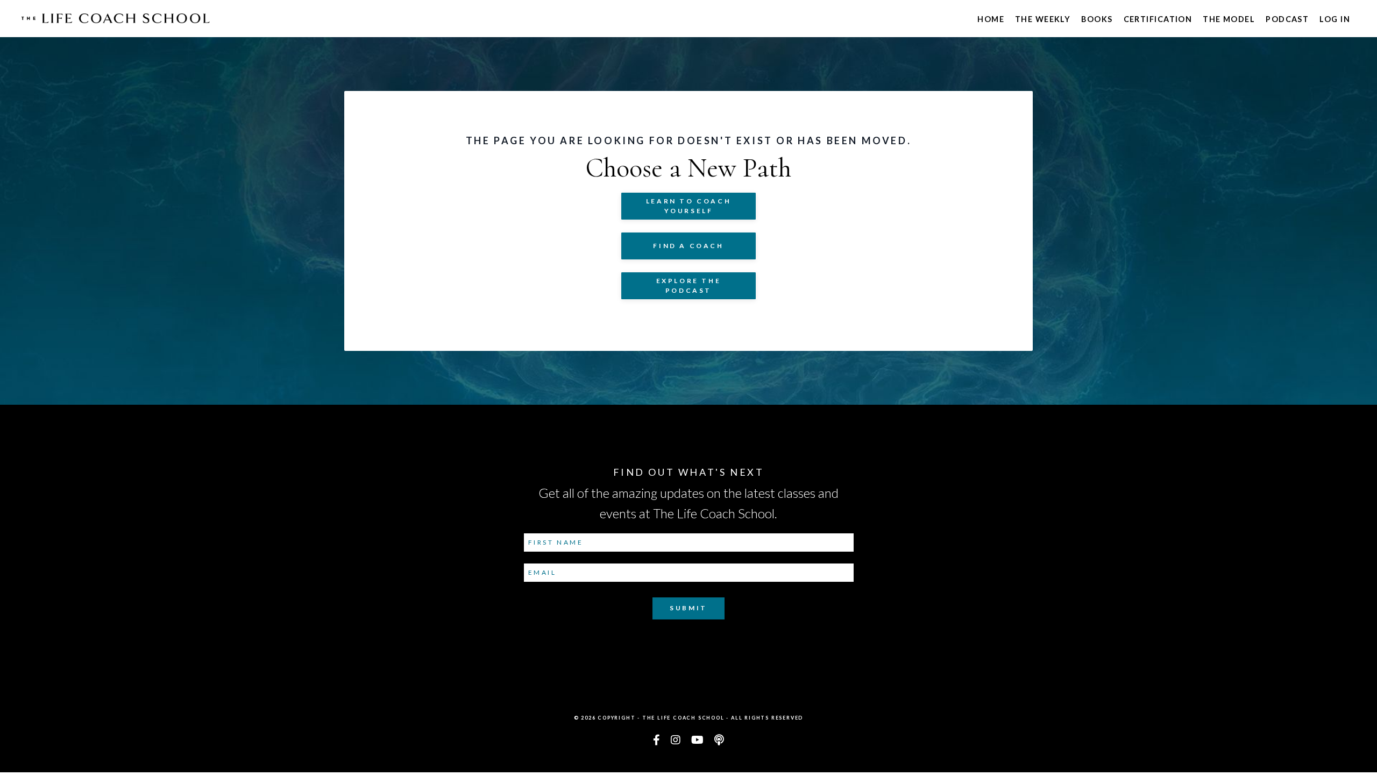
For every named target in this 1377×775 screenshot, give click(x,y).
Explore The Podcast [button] (688, 285)
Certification (1158, 19)
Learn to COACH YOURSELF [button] (688, 206)
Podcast (1287, 19)
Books (1096, 19)
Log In (1334, 19)
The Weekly (1042, 19)
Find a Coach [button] (688, 246)
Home (990, 19)
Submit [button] (688, 608)
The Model (1229, 19)
